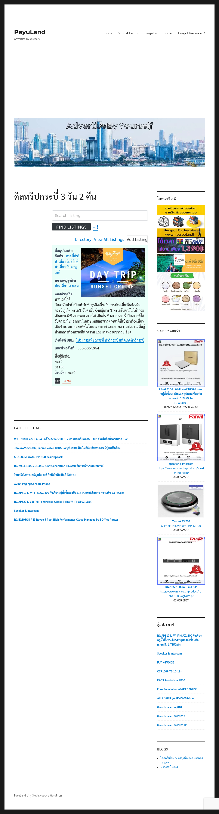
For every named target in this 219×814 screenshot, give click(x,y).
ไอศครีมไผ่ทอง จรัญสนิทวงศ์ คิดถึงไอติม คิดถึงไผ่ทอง (44, 475)
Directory (83, 239)
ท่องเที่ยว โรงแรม (67, 286)
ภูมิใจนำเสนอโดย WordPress (46, 795)
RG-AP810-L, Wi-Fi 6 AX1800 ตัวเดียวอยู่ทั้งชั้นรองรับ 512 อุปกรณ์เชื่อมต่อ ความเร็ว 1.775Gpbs (69, 492)
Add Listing (137, 239)
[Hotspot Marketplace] (181, 220)
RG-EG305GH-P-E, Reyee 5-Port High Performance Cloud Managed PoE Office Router (66, 519)
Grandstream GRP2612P (172, 725)
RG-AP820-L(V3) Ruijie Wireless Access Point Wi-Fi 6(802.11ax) (53, 501)
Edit (57, 380)
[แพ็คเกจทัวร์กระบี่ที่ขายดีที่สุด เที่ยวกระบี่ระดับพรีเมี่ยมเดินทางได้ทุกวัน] (113, 272)
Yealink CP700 (181, 521)
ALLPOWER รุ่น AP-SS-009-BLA (175, 698)
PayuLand (29, 32)
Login (168, 33)
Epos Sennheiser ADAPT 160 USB (177, 689)
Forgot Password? (191, 33)
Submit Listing (128, 33)
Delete (67, 380)
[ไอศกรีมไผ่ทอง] (181, 291)
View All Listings (109, 239)
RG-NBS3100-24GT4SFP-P (181, 587)
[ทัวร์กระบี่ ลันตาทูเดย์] (181, 262)
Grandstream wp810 (169, 707)
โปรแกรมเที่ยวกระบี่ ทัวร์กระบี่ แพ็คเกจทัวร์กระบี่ (110, 340)
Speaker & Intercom (26, 510)
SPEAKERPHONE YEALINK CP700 (181, 525)
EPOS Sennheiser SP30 (171, 680)
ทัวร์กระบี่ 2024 (169, 767)
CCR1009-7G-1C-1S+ (169, 671)
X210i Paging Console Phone (32, 483)
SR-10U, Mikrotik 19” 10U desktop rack (38, 457)
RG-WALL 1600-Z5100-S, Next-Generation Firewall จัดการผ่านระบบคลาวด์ (59, 466)
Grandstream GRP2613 (171, 716)
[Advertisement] (110, 82)
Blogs (108, 33)
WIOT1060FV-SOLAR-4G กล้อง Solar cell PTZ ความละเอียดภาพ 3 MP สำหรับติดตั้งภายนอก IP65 (71, 439)
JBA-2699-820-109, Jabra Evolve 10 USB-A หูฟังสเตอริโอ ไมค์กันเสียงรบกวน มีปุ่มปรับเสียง (67, 448)
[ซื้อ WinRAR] (181, 245)
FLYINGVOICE (165, 662)
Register (151, 33)
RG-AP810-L (181, 402)
